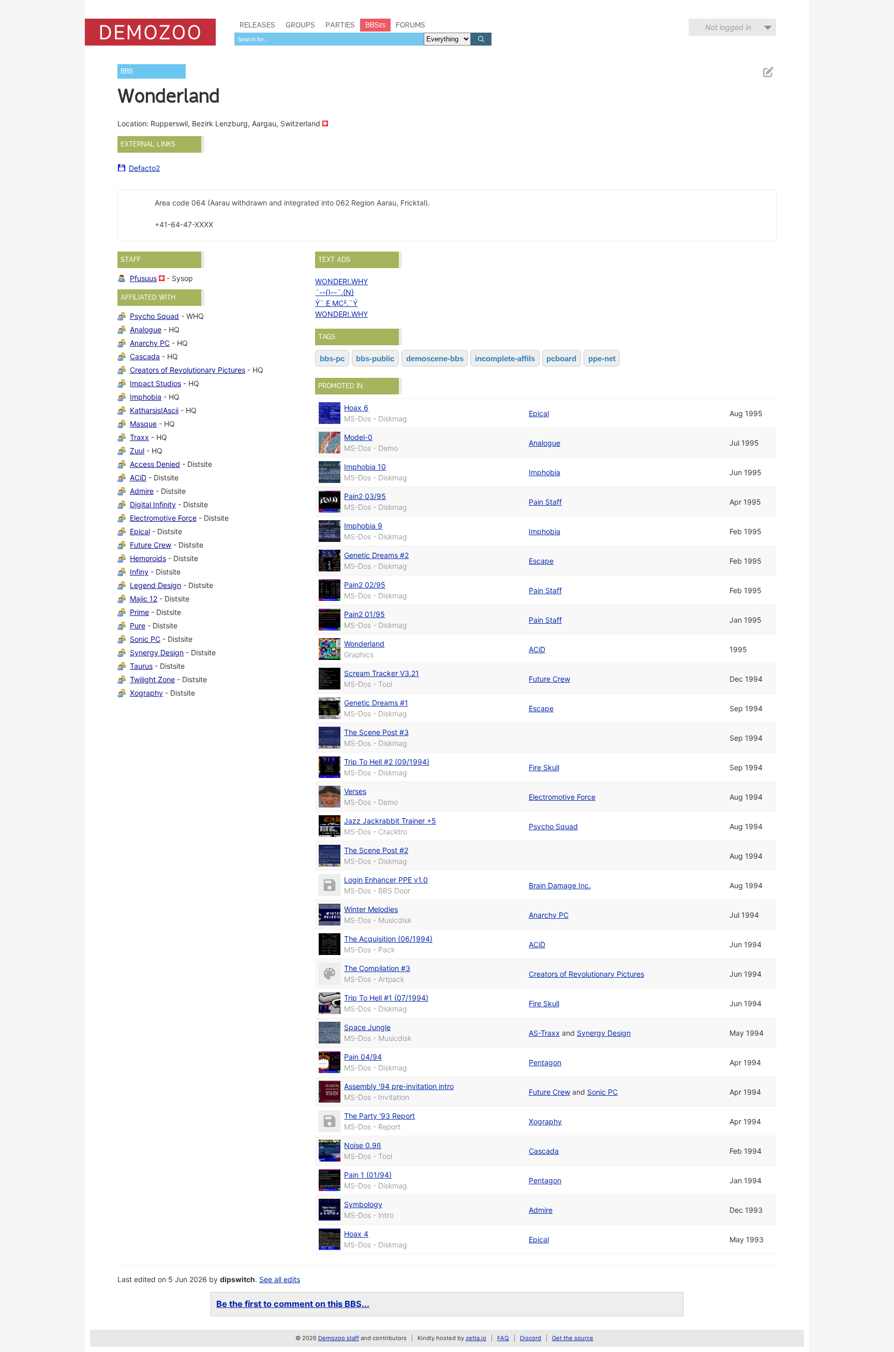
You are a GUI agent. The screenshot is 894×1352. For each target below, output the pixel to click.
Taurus (141, 666)
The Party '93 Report (379, 1115)
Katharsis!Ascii (154, 410)
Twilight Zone (152, 679)
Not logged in (728, 27)
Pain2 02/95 (364, 584)
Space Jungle (367, 1027)
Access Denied (155, 464)
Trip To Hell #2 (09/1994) (386, 761)
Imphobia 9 (363, 525)
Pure (137, 625)
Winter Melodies (371, 909)
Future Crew (150, 544)
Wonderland (364, 643)
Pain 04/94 (363, 1056)
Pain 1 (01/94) (368, 1174)
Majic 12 (143, 598)
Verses (355, 791)
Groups (300, 25)
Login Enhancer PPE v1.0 (386, 879)
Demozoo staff (338, 1338)
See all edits (279, 1279)
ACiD (138, 477)
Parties (340, 25)
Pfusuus (143, 278)
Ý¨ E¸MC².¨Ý (336, 303)
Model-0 (358, 437)
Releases (257, 25)
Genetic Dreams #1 (376, 702)
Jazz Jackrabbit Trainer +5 (390, 820)
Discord (530, 1338)
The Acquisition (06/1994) (388, 938)
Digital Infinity (153, 504)
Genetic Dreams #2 (376, 555)
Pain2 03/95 (365, 496)
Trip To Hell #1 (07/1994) (386, 997)
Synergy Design (157, 652)
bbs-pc (332, 358)
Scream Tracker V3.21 (381, 673)
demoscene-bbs (435, 358)
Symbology (363, 1204)
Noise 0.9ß (362, 1145)
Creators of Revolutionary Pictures (187, 369)
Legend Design (155, 585)
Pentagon (545, 1062)
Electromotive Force (163, 517)
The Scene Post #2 (376, 850)
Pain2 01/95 (364, 614)
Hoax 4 (356, 1233)
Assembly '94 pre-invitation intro (399, 1086)
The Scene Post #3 (376, 732)
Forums (410, 25)
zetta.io (476, 1338)
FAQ (503, 1338)
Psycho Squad (154, 316)
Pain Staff (545, 501)
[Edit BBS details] (768, 72)
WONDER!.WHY (341, 281)
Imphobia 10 (365, 466)
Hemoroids (148, 558)
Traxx (139, 437)
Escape (541, 560)
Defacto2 (144, 168)
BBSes (375, 25)
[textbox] (329, 39)
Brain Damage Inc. (560, 885)
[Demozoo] (150, 32)
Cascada (145, 356)
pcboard (561, 358)
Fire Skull (544, 767)
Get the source (572, 1338)
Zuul (137, 450)
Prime (139, 612)
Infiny (139, 571)
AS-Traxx (544, 1032)
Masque (143, 423)
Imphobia (145, 396)
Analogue (145, 329)
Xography (146, 692)
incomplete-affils (505, 358)
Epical (140, 531)
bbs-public (375, 358)
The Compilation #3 (377, 968)
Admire (142, 491)
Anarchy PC (150, 343)
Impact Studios (155, 383)
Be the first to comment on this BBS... (292, 1304)
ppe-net (602, 358)
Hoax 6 (356, 407)
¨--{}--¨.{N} (334, 292)
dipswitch (237, 1279)
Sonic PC (145, 639)
